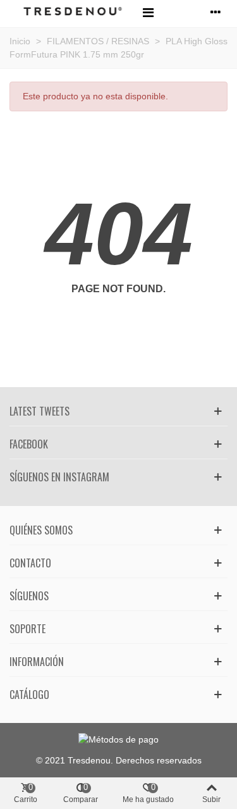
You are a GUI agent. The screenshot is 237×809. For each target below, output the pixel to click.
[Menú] (148, 12)
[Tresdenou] (72, 12)
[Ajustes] (216, 12)
